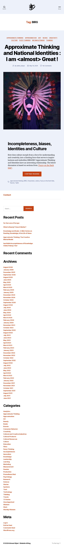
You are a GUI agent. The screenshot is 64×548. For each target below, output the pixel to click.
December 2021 (9, 383)
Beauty (5, 421)
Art (39, 38)
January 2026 (8, 270)
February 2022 (8, 378)
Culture (14, 40)
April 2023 (7, 343)
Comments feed (9, 528)
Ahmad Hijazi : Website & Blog (19, 543)
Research (6, 479)
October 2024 (8, 300)
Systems (6, 487)
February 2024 (8, 320)
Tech (5, 489)
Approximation (30, 38)
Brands (5, 426)
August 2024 (8, 305)
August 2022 (8, 363)
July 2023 (7, 335)
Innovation (7, 454)
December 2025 (9, 272)
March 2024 (7, 317)
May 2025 (7, 282)
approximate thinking (16, 181)
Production (7, 472)
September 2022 (9, 360)
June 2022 (7, 368)
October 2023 (8, 328)
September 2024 (9, 302)
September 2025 (9, 275)
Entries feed (7, 525)
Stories (5, 484)
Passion (6, 469)
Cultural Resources (10, 439)
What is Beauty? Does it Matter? (14, 227)
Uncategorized (8, 502)
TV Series (6, 499)
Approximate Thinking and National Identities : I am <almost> (32, 53)
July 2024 (7, 307)
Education (7, 444)
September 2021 (9, 391)
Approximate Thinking (15, 38)
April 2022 (7, 373)
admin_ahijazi (21, 66)
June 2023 (7, 338)
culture (37, 181)
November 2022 (9, 355)
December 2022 (9, 353)
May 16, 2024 (34, 66)
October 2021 (8, 388)
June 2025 (7, 280)
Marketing (7, 464)
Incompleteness (38, 40)
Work (5, 507)
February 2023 (8, 348)
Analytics (6, 411)
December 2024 (9, 295)
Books (45, 38)
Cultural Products (9, 436)
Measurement (8, 467)
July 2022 (6, 365)
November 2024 (9, 297)
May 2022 (6, 370)
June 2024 (7, 310)
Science (6, 482)
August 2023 (8, 333)
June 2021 (7, 398)
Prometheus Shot (9, 474)
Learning (6, 462)
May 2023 (7, 340)
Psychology (7, 477)
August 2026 (8, 267)
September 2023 (9, 330)
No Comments (47, 66)
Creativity (53, 38)
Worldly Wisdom (9, 509)
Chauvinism (31, 181)
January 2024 (8, 323)
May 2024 (7, 312)
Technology (7, 492)
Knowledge (7, 457)
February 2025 (8, 290)
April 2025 (7, 285)
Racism (12, 183)
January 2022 (8, 380)
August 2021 (7, 393)
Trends (5, 497)
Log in (5, 523)
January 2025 (8, 292)
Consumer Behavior (10, 429)
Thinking (49, 40)
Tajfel (17, 183)
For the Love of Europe (11, 223)
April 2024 (7, 315)
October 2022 (8, 358)
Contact (7, 195)
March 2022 (7, 375)
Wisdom (6, 504)
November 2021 (9, 385)
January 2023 (8, 350)
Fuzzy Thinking (25, 40)
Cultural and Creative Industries (14, 434)
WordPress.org (8, 530)
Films (5, 447)
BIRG (25, 181)
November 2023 (9, 325)
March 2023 (7, 345)
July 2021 (6, 396)
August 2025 (8, 277)
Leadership (7, 459)
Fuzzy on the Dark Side (47, 181)
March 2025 (7, 287)
